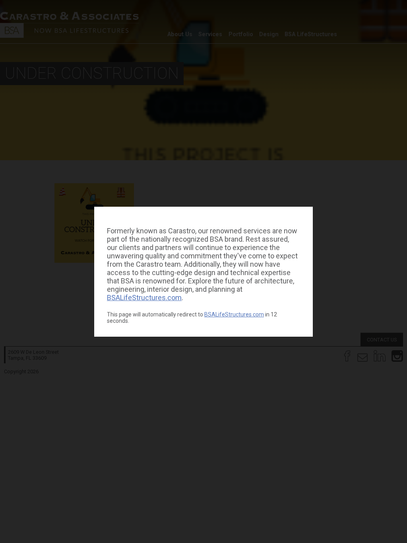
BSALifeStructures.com (144, 297)
